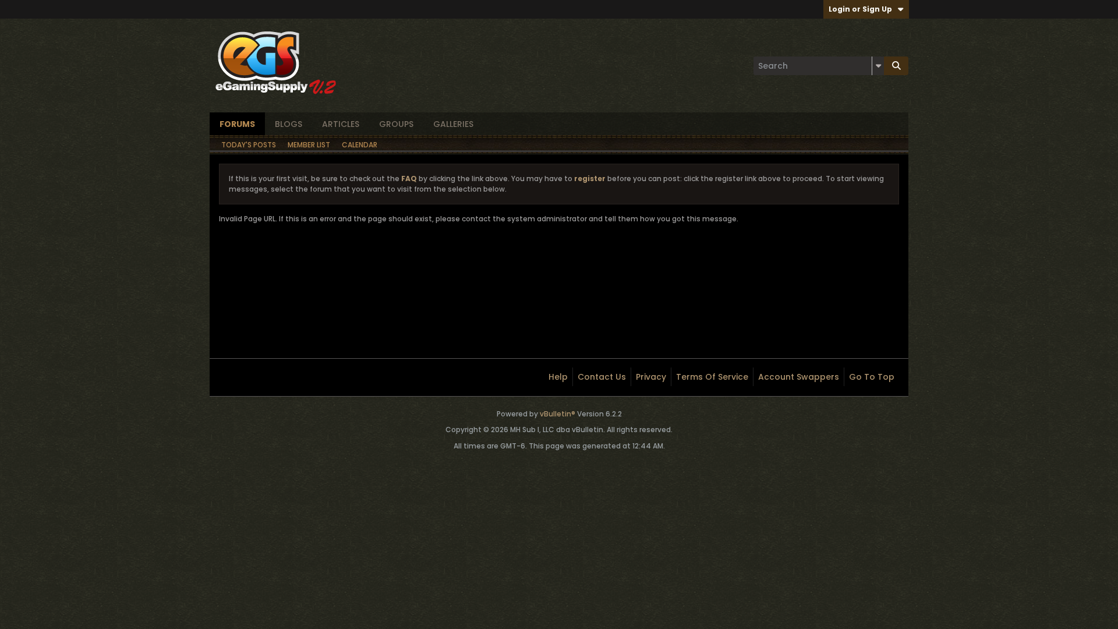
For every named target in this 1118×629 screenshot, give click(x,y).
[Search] (896, 65)
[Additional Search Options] (878, 65)
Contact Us (602, 377)
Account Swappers (798, 377)
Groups (396, 124)
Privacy (651, 377)
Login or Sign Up (860, 9)
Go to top (871, 377)
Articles (340, 124)
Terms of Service (712, 377)
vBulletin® (557, 414)
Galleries (453, 124)
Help (558, 377)
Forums (237, 124)
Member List (309, 145)
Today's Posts (248, 145)
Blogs (288, 124)
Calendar (359, 145)
